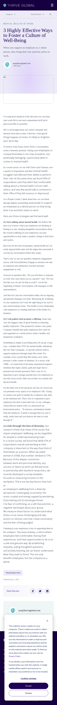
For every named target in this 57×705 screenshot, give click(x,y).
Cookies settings (28, 678)
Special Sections (36, 14)
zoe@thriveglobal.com (21, 63)
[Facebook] (33, 591)
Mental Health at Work (18, 24)
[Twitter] (40, 591)
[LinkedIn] (47, 591)
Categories (9, 14)
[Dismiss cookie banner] (47, 620)
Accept (28, 686)
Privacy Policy (14, 656)
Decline (28, 693)
